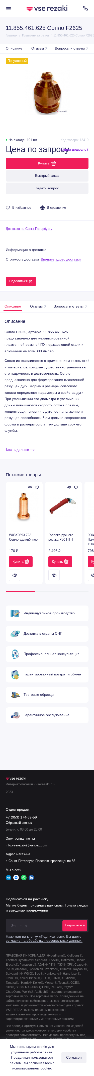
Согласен (74, 1057)
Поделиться (18, 281)
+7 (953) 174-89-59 (21, 817)
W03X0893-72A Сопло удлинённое (23, 537)
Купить (18, 561)
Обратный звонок (19, 823)
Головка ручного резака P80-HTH (60, 537)
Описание (14, 48)
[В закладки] (37, 487)
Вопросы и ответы (71, 48)
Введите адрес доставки (61, 259)
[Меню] (8, 8)
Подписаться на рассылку (27, 899)
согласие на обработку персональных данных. (44, 940)
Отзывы (39, 48)
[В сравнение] (30, 487)
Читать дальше (17, 450)
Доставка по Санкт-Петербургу (29, 229)
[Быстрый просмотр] (14, 575)
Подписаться (75, 925)
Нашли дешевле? (74, 149)
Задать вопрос (47, 188)
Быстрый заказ (47, 176)
